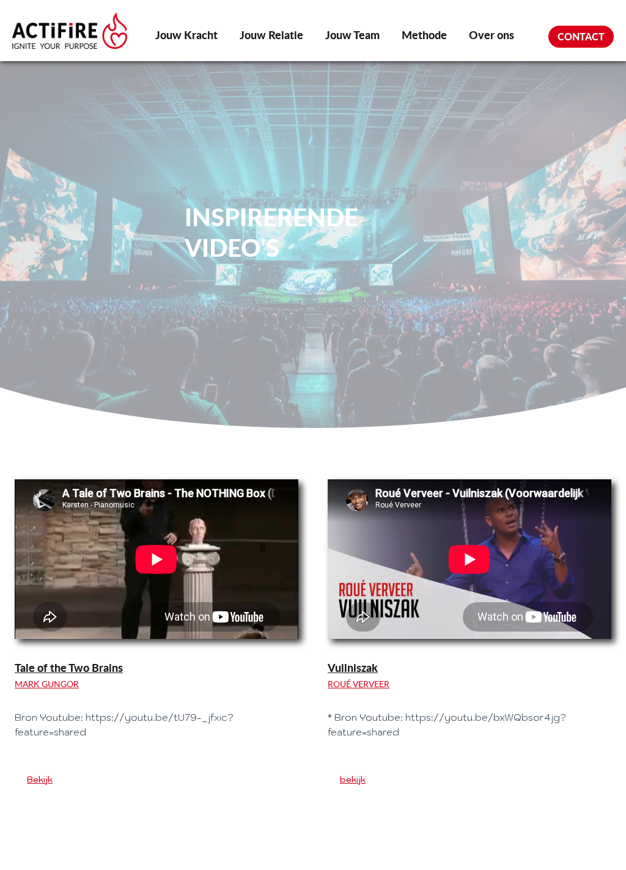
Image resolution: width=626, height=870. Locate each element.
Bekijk (40, 779)
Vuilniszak (353, 668)
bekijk (353, 779)
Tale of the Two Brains (69, 668)
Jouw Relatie (271, 35)
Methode (424, 35)
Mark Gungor (47, 684)
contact (581, 36)
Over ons (491, 35)
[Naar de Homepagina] (69, 30)
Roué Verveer (358, 684)
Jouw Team (352, 35)
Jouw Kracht (186, 35)
